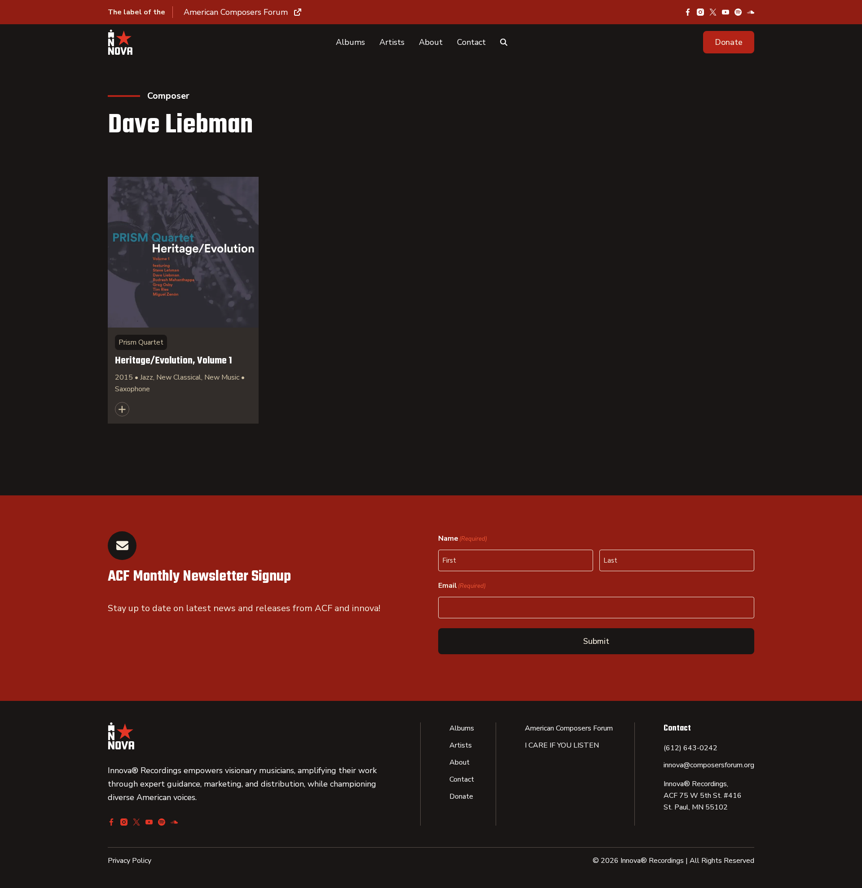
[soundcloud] (750, 12)
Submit (596, 641)
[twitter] (713, 12)
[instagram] (700, 12)
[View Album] (183, 300)
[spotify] (738, 12)
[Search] (504, 42)
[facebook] (687, 12)
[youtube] (725, 12)
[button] (728, 42)
